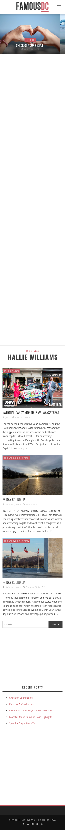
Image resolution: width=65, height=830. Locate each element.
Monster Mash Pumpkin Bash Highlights (30, 717)
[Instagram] (32, 824)
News (16, 370)
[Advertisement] (30, 656)
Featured (30, 40)
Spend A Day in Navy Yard (23, 723)
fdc (7, 417)
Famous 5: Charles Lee (21, 704)
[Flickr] (28, 824)
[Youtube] (41, 824)
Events (7, 370)
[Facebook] (23, 824)
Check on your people (30, 45)
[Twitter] (37, 824)
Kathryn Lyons (12, 504)
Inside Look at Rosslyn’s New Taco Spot (30, 710)
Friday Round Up (12, 457)
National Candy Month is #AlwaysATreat (30, 412)
